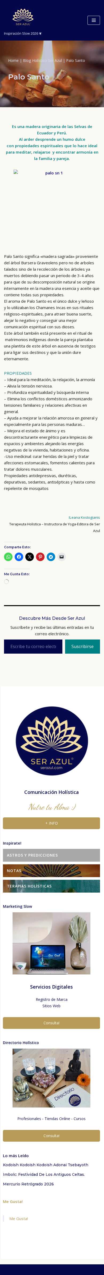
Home (13, 60)
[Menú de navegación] (93, 20)
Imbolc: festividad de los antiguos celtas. (44, 1174)
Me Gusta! (13, 1201)
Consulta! (51, 1022)
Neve (26, 1269)
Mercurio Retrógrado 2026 (28, 1184)
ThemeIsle (73, 1269)
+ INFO (51, 823)
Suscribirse (82, 646)
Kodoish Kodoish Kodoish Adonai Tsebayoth (45, 1164)
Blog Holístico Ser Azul (42, 60)
